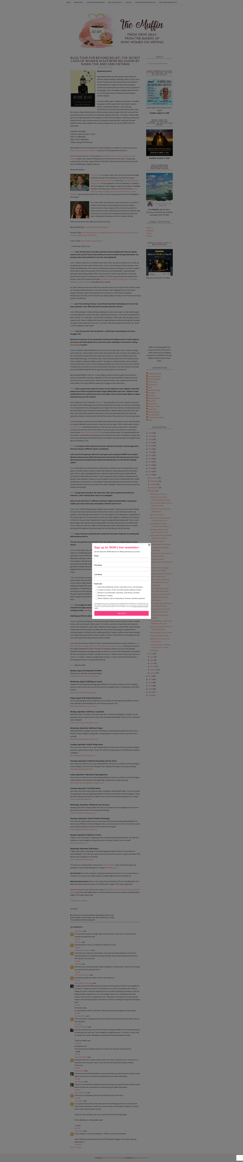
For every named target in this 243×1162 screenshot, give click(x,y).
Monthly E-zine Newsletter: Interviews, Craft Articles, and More (119, 593)
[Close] (149, 545)
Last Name (98, 574)
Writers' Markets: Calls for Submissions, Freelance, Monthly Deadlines (121, 598)
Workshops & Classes (105, 595)
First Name (98, 565)
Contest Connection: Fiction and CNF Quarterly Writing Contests (119, 590)
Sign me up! (122, 613)
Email (96, 556)
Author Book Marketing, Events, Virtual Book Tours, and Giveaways (120, 587)
